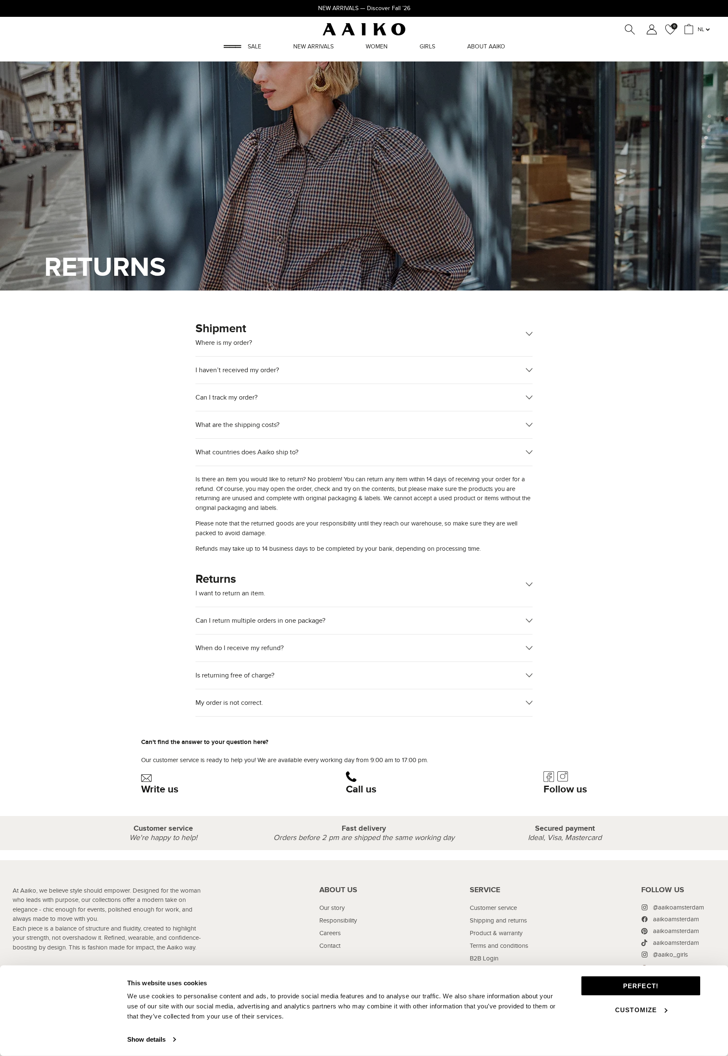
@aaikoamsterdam (678, 907)
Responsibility (338, 920)
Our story (332, 908)
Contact (329, 945)
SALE (254, 46)
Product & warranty (496, 933)
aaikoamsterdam (676, 919)
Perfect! (641, 985)
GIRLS (427, 46)
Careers (330, 933)
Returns (230, 584)
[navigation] (338, 943)
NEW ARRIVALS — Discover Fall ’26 (364, 8)
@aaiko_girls (670, 954)
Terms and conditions (499, 945)
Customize (636, 1009)
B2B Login (484, 958)
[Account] (650, 29)
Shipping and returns (498, 920)
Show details (146, 1039)
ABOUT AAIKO (486, 46)
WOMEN (377, 46)
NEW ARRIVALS (313, 46)
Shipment (223, 334)
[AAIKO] (364, 29)
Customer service (493, 908)
